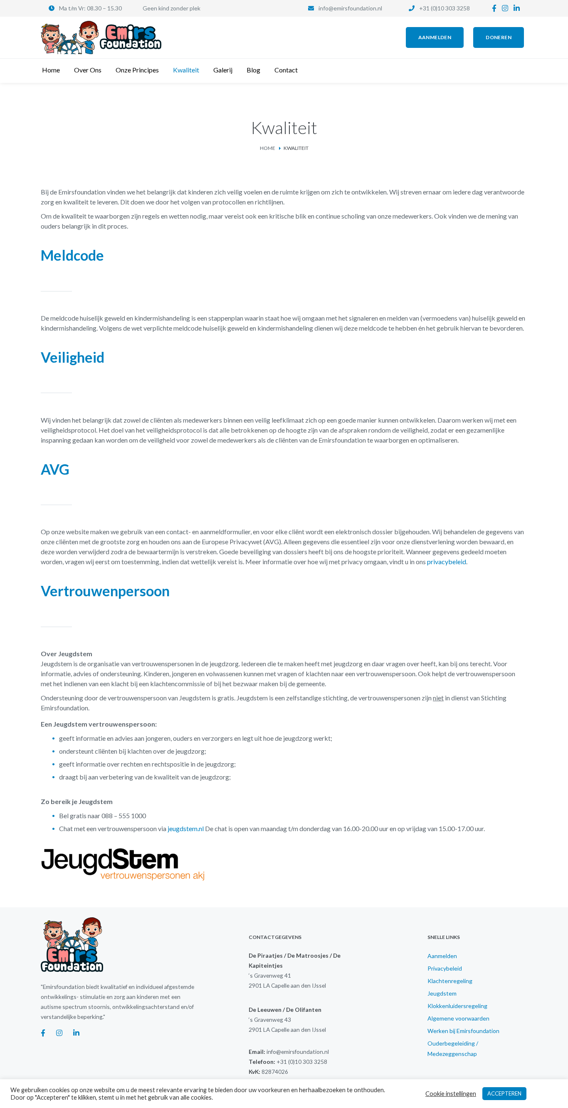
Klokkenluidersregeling (457, 1005)
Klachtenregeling (449, 980)
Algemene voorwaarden (458, 1018)
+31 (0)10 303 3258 (444, 8)
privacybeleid (446, 561)
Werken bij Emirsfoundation (463, 1030)
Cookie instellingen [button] (450, 1093)
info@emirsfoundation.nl (350, 8)
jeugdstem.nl (186, 828)
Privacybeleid (444, 968)
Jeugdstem (442, 993)
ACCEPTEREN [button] (504, 1093)
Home (267, 148)
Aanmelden (442, 955)
